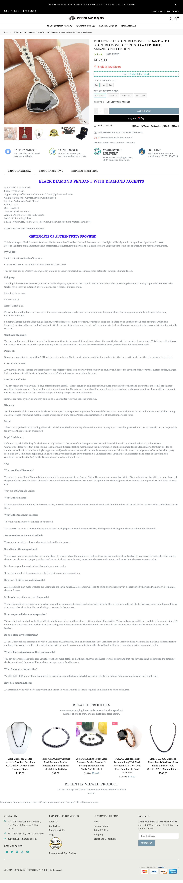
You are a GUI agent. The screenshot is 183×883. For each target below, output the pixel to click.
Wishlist (175, 11)
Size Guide (99, 102)
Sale (79, 723)
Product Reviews (51, 170)
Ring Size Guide (57, 830)
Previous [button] (8, 82)
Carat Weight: (105, 80)
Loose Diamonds (108, 26)
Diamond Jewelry (85, 26)
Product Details (19, 170)
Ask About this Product (118, 102)
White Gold (99, 96)
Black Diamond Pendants (122, 142)
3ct (96, 85)
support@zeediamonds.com (22, 838)
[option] (46, 81)
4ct (103, 85)
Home (6, 32)
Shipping (98, 834)
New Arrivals (128, 26)
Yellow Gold (127, 96)
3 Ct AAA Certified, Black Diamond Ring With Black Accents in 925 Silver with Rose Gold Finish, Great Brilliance (127, 765)
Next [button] (86, 82)
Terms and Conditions (105, 838)
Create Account (164, 11)
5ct (110, 85)
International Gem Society (62, 853)
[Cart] (175, 18)
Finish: (106, 91)
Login (154, 11)
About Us (53, 821)
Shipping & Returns (84, 170)
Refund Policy (101, 830)
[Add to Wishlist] (32, 733)
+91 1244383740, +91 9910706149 (26, 833)
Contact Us (54, 825)
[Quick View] (32, 727)
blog (51, 834)
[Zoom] (85, 122)
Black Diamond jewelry (59, 26)
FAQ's (97, 821)
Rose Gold (113, 96)
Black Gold (140, 96)
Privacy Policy (101, 825)
